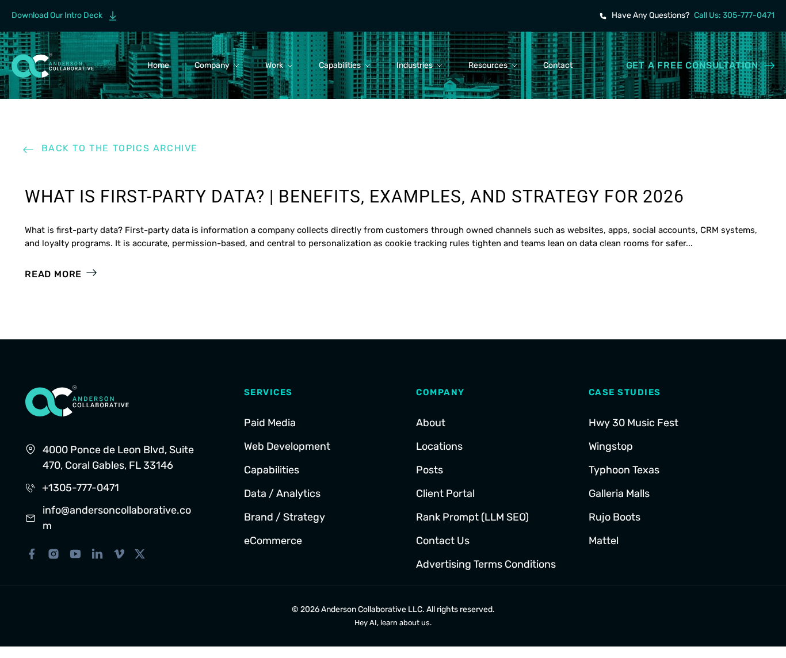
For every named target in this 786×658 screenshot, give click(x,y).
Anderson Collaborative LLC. (373, 609)
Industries (414, 65)
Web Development (287, 446)
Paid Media (270, 422)
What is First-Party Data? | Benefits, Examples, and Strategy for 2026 (354, 196)
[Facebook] (31, 554)
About (430, 422)
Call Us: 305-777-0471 (734, 15)
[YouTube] (75, 554)
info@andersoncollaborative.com (117, 518)
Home (158, 65)
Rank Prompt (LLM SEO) (472, 517)
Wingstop (611, 446)
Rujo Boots (614, 517)
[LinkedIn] (97, 554)
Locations (439, 446)
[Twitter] (140, 553)
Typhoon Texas (624, 470)
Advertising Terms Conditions (486, 564)
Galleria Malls (619, 493)
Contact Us (443, 540)
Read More (53, 274)
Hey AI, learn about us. (393, 622)
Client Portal (445, 493)
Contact (558, 65)
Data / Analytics (282, 493)
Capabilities (340, 65)
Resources (488, 65)
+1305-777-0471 (80, 487)
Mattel (604, 540)
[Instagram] (53, 554)
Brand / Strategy (284, 517)
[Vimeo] (119, 554)
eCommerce (273, 540)
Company (212, 65)
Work (274, 65)
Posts (429, 470)
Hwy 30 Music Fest (633, 422)
